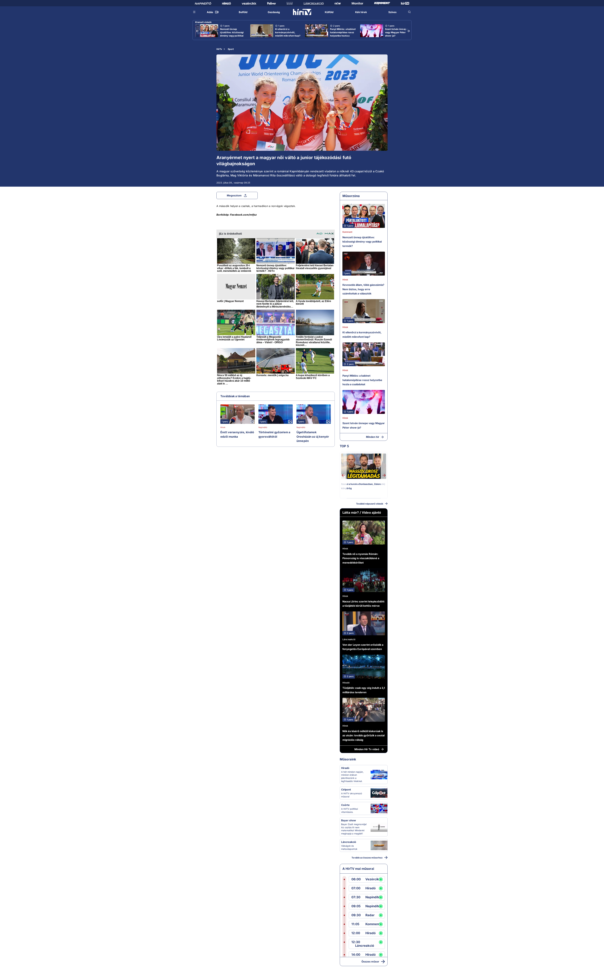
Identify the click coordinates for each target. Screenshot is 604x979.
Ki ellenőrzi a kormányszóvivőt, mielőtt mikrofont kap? (288, 32)
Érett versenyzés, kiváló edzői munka (237, 434)
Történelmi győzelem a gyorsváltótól (274, 434)
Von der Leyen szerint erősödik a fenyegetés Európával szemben (362, 647)
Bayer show (348, 820)
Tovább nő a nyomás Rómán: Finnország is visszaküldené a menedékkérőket (360, 558)
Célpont (346, 789)
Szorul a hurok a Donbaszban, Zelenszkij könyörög (363, 486)
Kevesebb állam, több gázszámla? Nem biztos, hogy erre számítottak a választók (363, 289)
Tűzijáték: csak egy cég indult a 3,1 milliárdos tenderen (363, 690)
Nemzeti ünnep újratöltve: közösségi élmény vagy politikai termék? (232, 34)
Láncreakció (348, 639)
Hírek (222, 427)
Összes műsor (370, 961)
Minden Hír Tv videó (366, 749)
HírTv (219, 49)
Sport (231, 49)
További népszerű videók (369, 503)
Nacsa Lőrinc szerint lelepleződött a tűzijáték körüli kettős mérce (363, 603)
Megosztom (234, 195)
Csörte (345, 805)
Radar (370, 915)
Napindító (262, 427)
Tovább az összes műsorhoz (367, 857)
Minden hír (372, 436)
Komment (347, 232)
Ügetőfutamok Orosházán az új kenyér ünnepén (312, 437)
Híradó (346, 682)
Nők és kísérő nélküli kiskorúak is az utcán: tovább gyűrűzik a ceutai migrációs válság (363, 735)
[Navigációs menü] (194, 12)
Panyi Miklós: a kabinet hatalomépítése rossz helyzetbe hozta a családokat (343, 34)
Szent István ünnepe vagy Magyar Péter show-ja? (396, 32)
